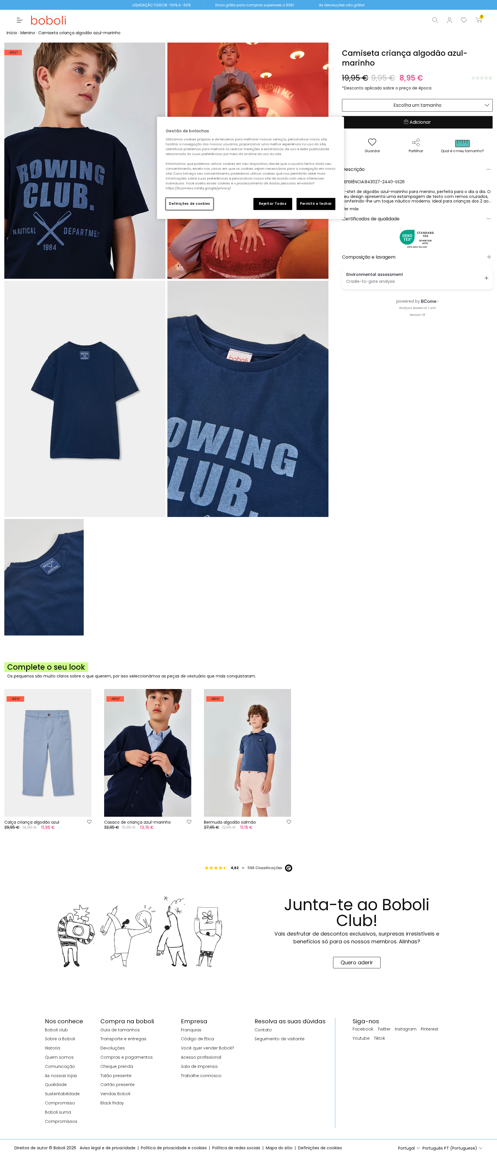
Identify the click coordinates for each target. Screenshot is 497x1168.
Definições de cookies (189, 203)
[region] (250, 168)
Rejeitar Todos (273, 203)
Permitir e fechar (316, 203)
